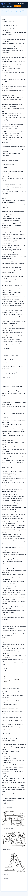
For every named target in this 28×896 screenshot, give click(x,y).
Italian (23, 10)
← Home (3, 6)
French (13, 10)
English (8, 10)
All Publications (10, 6)
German (18, 10)
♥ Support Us (17, 6)
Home (3, 10)
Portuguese (4, 13)
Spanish (11, 13)
